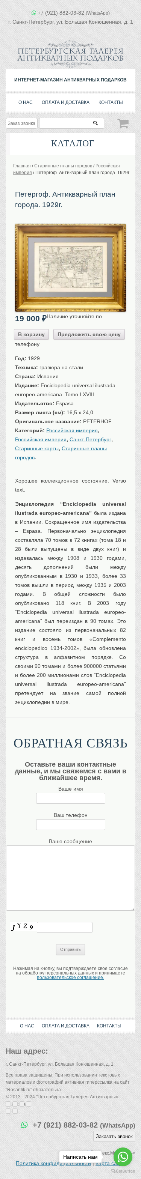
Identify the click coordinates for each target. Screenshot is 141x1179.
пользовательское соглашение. (70, 977)
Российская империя (72, 430)
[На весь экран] (21, 1104)
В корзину (31, 334)
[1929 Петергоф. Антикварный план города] (70, 226)
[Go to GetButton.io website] (123, 1171)
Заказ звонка (21, 123)
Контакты (111, 102)
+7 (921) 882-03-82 (74, 13)
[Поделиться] (15, 1104)
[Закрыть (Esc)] (8, 1104)
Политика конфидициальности (53, 1163)
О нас (25, 102)
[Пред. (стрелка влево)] (8, 1111)
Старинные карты (37, 448)
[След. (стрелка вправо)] (15, 1111)
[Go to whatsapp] (123, 1156)
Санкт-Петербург (90, 439)
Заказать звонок (114, 1136)
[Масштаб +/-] (28, 1104)
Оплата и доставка (65, 102)
